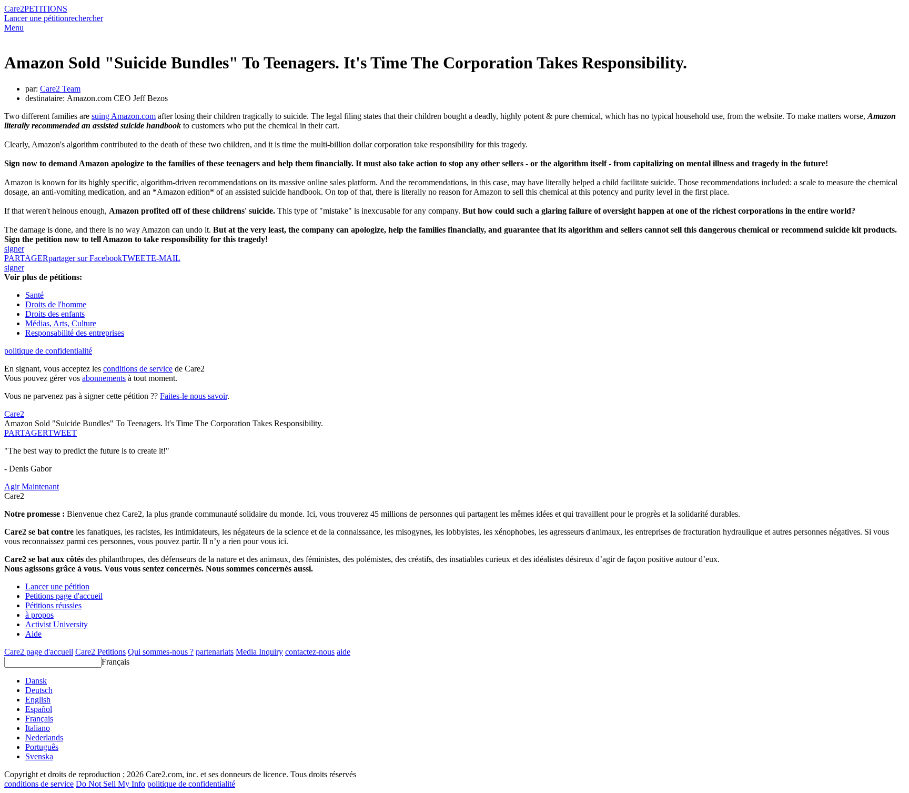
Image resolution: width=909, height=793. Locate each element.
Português (41, 746)
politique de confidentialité (48, 350)
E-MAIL (165, 258)
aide (343, 651)
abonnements (104, 378)
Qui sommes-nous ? (161, 651)
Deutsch (39, 690)
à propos (39, 614)
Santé (34, 294)
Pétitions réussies (53, 605)
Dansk (36, 680)
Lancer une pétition (36, 18)
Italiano (37, 728)
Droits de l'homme (55, 304)
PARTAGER (26, 432)
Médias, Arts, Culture (60, 323)
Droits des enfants (55, 313)
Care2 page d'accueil (38, 651)
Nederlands (44, 737)
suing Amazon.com (124, 116)
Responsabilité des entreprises (74, 332)
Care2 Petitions (100, 651)
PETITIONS (45, 8)
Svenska (39, 756)
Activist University (56, 624)
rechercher (85, 18)
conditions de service (138, 368)
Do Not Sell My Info (110, 783)
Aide (33, 633)
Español (38, 709)
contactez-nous (310, 651)
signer (14, 248)
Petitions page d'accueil (64, 595)
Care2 (14, 8)
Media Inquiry (259, 651)
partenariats (215, 651)
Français (115, 661)
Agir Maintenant (31, 486)
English (37, 699)
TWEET (136, 258)
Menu (14, 27)
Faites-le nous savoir (193, 396)
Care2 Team (60, 88)
